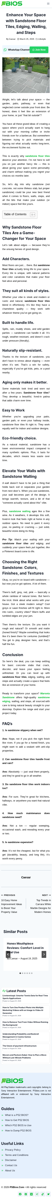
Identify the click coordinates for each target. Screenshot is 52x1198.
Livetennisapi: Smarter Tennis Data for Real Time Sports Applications (25, 997)
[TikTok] (42, 1194)
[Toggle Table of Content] (31, 214)
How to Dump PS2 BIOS (18, 1130)
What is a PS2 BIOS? (16, 1115)
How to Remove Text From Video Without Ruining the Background (25, 1023)
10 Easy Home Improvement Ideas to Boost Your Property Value (11, 903)
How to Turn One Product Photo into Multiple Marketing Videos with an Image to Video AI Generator (23, 1010)
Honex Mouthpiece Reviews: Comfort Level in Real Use (25, 948)
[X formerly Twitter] (48, 1194)
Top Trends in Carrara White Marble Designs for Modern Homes (40, 903)
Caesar (12, 39)
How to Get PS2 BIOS (17, 1120)
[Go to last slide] (8, 954)
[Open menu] (48, 3)
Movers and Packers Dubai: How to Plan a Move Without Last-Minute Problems (24, 1056)
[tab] (20, 973)
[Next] (44, 954)
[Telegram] (37, 1194)
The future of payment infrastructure (20, 1046)
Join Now (40, 50)
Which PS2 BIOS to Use (18, 1125)
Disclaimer (11, 1160)
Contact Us (11, 1165)
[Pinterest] (25, 1194)
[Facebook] (20, 1194)
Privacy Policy (13, 1149)
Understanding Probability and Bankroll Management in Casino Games (21, 1035)
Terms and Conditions (16, 1155)
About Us (10, 1170)
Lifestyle (42, 39)
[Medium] (31, 1194)
